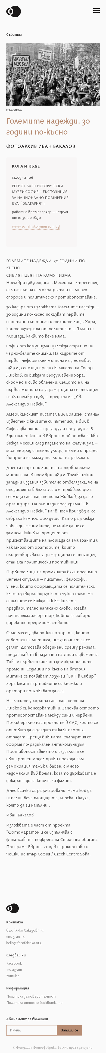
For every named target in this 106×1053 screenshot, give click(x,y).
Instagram (14, 970)
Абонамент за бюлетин (27, 1019)
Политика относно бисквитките (34, 1003)
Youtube (12, 976)
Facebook (14, 963)
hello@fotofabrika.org (23, 943)
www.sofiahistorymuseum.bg (36, 226)
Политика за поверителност (31, 996)
